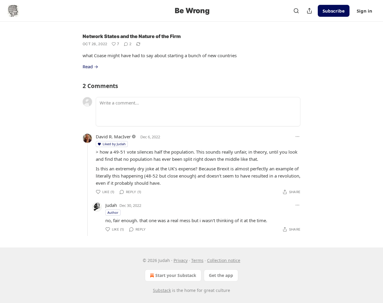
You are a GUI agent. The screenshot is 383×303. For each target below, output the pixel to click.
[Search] (296, 11)
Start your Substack (175, 275)
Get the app (221, 275)
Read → (90, 66)
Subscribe (334, 11)
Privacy (181, 260)
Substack (162, 290)
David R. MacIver (113, 137)
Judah (111, 205)
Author (112, 212)
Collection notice (223, 260)
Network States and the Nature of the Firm (132, 36)
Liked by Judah (114, 144)
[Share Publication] (309, 11)
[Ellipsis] (297, 136)
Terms (197, 260)
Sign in (364, 11)
